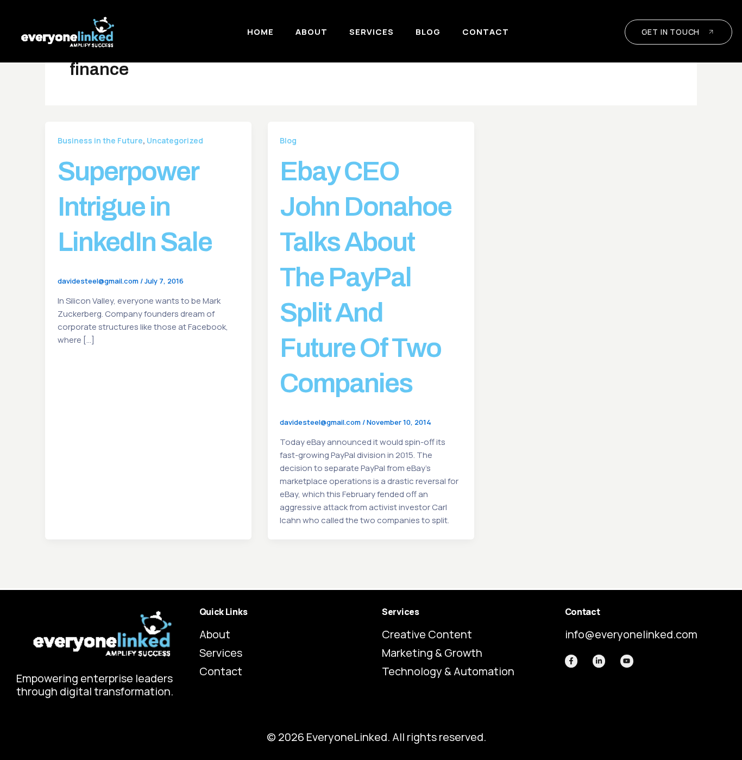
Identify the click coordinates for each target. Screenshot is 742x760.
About (311, 31)
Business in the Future (100, 140)
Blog (428, 31)
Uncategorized (175, 140)
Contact (485, 31)
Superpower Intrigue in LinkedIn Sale (135, 206)
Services (371, 31)
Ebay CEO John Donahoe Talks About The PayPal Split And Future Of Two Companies (365, 277)
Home (260, 31)
